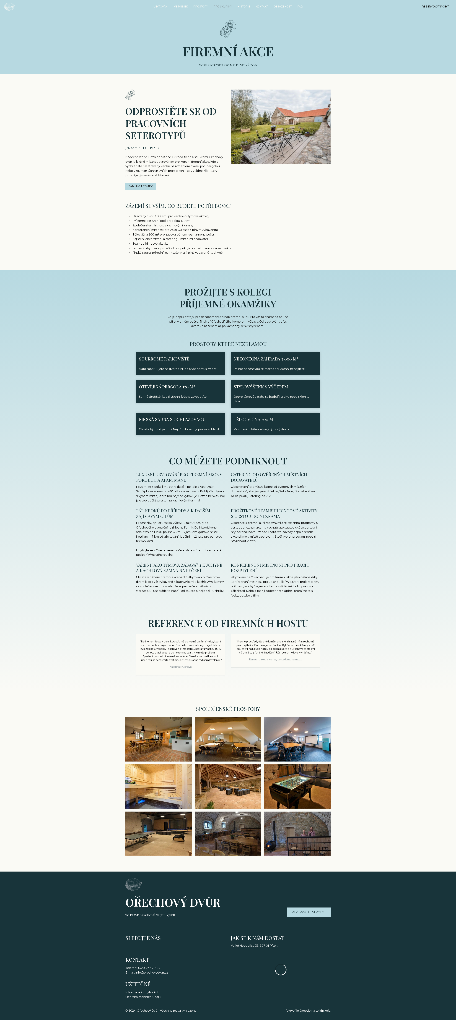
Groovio (305, 1010)
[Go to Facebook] (127, 948)
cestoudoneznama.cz (246, 527)
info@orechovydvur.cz (152, 972)
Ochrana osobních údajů (143, 997)
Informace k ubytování (141, 992)
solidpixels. (323, 1010)
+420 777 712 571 (149, 968)
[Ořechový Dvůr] (9, 7)
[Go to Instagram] (138, 948)
